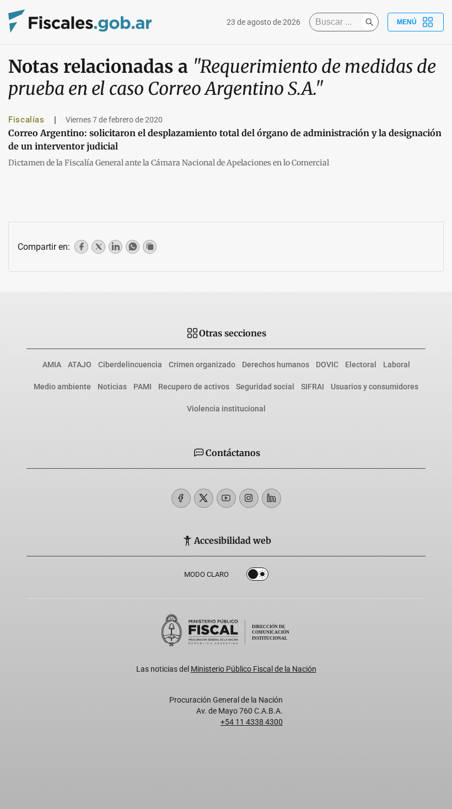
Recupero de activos (193, 386)
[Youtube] (226, 498)
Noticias (112, 386)
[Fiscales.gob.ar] (80, 22)
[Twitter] (203, 498)
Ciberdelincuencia (130, 364)
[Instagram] (249, 498)
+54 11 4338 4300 (251, 721)
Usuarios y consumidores (374, 386)
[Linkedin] (271, 498)
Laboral (396, 364)
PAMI (142, 386)
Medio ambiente (62, 386)
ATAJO (80, 364)
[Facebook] (181, 498)
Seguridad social (265, 386)
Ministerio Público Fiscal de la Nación (253, 669)
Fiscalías (26, 119)
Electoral (360, 364)
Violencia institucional (226, 408)
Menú (407, 22)
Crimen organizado (202, 364)
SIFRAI (312, 386)
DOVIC (327, 364)
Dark (257, 576)
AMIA (51, 364)
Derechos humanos (275, 364)
